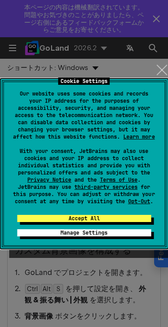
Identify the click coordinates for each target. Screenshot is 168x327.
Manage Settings (84, 232)
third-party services (105, 187)
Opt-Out (139, 201)
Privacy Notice (49, 179)
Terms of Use (119, 179)
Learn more (139, 136)
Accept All (84, 218)
